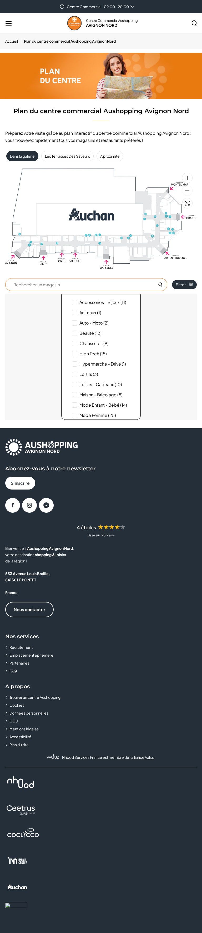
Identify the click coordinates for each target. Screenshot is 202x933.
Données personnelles (28, 713)
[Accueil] (74, 23)
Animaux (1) (90, 312)
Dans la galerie (22, 156)
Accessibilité (20, 736)
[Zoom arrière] (187, 190)
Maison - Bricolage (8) (101, 394)
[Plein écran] (187, 203)
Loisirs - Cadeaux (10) (100, 384)
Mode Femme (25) (97, 415)
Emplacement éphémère (31, 655)
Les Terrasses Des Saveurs (67, 156)
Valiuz (149, 757)
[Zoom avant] (187, 178)
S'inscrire (20, 483)
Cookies (16, 705)
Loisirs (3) (88, 374)
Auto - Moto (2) (94, 323)
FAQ (13, 670)
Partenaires (19, 663)
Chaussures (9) (94, 343)
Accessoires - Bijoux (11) (102, 302)
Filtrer (181, 284)
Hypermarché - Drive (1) (102, 364)
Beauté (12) (90, 333)
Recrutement (21, 647)
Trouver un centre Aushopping (34, 697)
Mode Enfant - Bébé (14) (103, 405)
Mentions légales (24, 728)
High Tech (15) (93, 353)
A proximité (110, 156)
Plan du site (19, 744)
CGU (13, 721)
